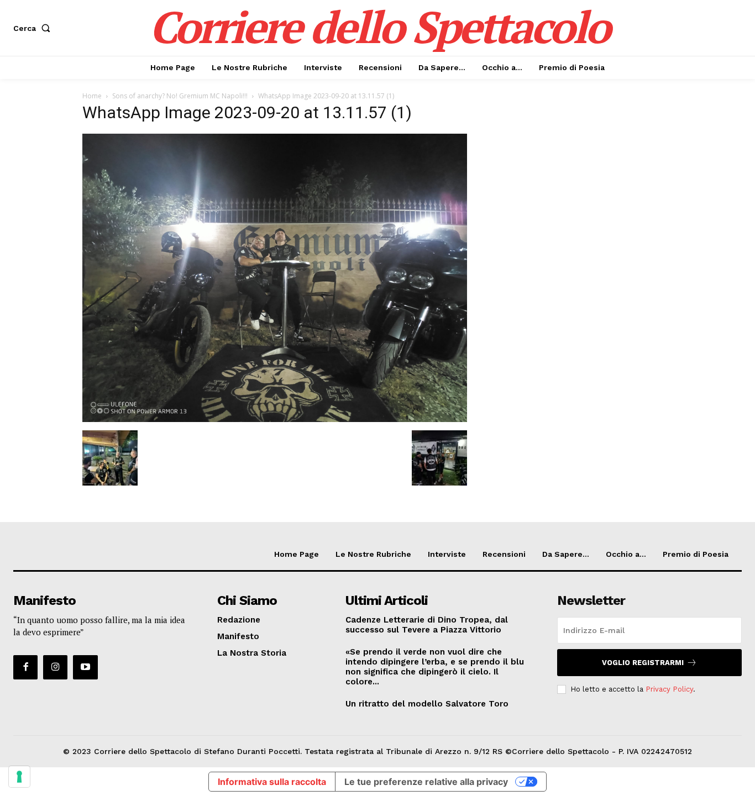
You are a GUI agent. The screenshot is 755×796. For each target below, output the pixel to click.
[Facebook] (25, 667)
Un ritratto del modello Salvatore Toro (426, 704)
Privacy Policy (669, 689)
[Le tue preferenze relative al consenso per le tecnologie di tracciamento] (19, 776)
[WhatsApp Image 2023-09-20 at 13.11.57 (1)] (274, 419)
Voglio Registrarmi (643, 662)
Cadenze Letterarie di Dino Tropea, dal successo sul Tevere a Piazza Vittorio (426, 625)
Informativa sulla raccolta (272, 781)
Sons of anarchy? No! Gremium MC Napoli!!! (180, 96)
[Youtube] (85, 667)
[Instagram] (55, 667)
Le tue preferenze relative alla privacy (426, 781)
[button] (34, 28)
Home (92, 96)
